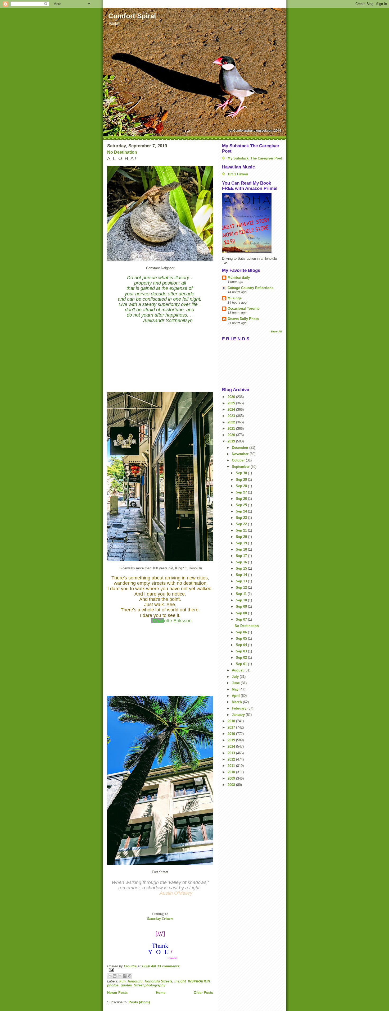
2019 (232, 441)
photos (113, 985)
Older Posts (203, 993)
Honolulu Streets (158, 981)
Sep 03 (242, 651)
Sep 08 (242, 613)
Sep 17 (242, 556)
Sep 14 (242, 575)
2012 (232, 759)
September (241, 467)
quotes (126, 985)
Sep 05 (242, 639)
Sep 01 (242, 664)
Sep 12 (242, 587)
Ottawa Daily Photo (243, 319)
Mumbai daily (239, 278)
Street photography (149, 985)
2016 (232, 734)
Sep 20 (242, 537)
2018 (232, 721)
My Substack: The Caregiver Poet (255, 158)
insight (180, 981)
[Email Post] (160, 970)
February (239, 708)
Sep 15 (242, 568)
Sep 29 (242, 480)
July (236, 677)
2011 (232, 766)
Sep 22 (242, 524)
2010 (232, 772)
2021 (232, 429)
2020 (232, 435)
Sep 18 (242, 549)
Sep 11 (242, 594)
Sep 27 (242, 492)
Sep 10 (242, 600)
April (236, 696)
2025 (232, 403)
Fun (122, 981)
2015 (232, 740)
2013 (232, 753)
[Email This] (109, 975)
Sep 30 (242, 473)
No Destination (122, 152)
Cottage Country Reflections (250, 288)
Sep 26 (242, 499)
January (239, 715)
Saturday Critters (160, 919)
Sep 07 (242, 619)
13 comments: (168, 966)
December (240, 448)
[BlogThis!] (114, 975)
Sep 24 (242, 511)
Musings (235, 298)
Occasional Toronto (244, 308)
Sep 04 (242, 645)
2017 (232, 727)
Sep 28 (242, 486)
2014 (232, 746)
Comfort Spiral (132, 16)
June (236, 683)
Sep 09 (242, 607)
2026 (232, 397)
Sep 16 (242, 562)
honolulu (135, 981)
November (241, 454)
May (235, 689)
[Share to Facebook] (124, 975)
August (238, 670)
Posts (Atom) (139, 1002)
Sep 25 (242, 505)
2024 (232, 409)
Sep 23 (242, 518)
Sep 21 (242, 530)
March (237, 702)
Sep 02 (242, 658)
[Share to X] (119, 975)
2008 (232, 785)
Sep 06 (242, 632)
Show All (276, 331)
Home (160, 993)
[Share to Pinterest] (129, 975)
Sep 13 (242, 581)
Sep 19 (242, 543)
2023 (232, 416)
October (239, 460)
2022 (232, 422)
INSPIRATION (199, 981)
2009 (232, 778)
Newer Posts (117, 993)
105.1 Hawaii (238, 174)
